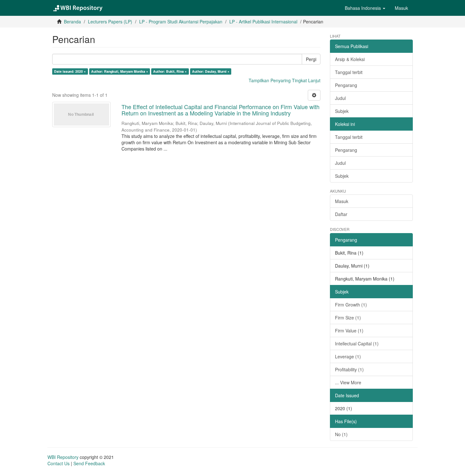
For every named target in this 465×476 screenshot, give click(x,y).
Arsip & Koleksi (350, 59)
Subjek (342, 111)
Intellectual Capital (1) (357, 343)
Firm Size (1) (348, 317)
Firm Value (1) (349, 330)
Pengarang (346, 85)
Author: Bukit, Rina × (170, 71)
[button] (365, 8)
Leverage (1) (348, 356)
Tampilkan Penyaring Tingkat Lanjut (284, 80)
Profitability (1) (349, 369)
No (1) (341, 434)
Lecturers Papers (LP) (110, 21)
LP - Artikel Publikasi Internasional (263, 21)
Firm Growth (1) (351, 304)
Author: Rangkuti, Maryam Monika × (119, 71)
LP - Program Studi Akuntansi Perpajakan (180, 21)
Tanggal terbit (349, 72)
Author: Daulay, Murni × (210, 71)
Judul (340, 98)
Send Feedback (89, 463)
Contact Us (58, 463)
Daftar (341, 214)
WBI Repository (62, 457)
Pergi (311, 59)
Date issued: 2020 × (70, 71)
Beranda (72, 21)
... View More (348, 382)
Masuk (341, 201)
